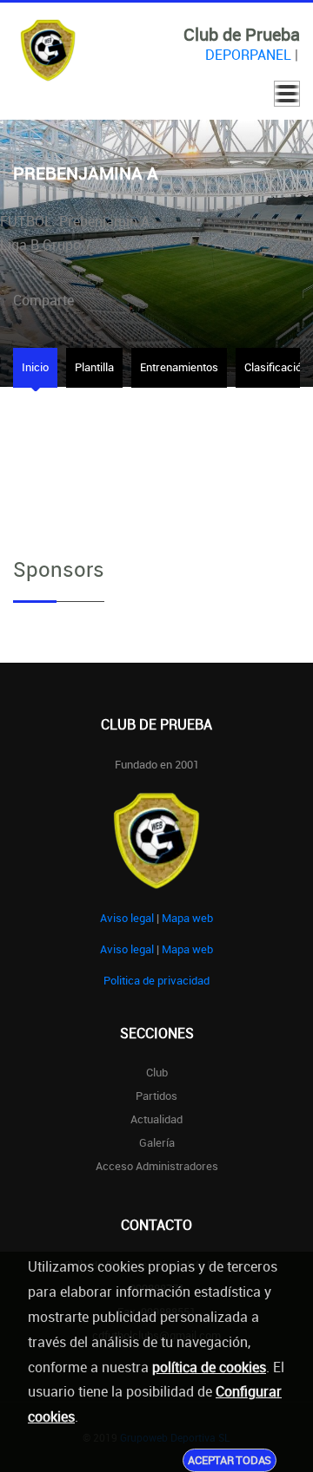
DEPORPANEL (248, 54)
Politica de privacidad (156, 980)
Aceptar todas (229, 1460)
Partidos (156, 1095)
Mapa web (187, 918)
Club (157, 1072)
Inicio (35, 367)
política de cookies (209, 1367)
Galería (157, 1142)
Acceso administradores (157, 1166)
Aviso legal (127, 918)
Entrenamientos (179, 367)
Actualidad (156, 1119)
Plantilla (94, 367)
